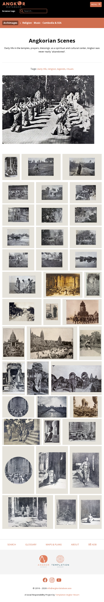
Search (11, 544)
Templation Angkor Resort (67, 594)
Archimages (10, 22)
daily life (42, 68)
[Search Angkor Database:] (22, 11)
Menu (94, 4)
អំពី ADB (92, 544)
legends (61, 68)
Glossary (30, 544)
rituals (70, 68)
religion (52, 68)
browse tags (8, 11)
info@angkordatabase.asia (59, 588)
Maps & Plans (54, 544)
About (75, 544)
